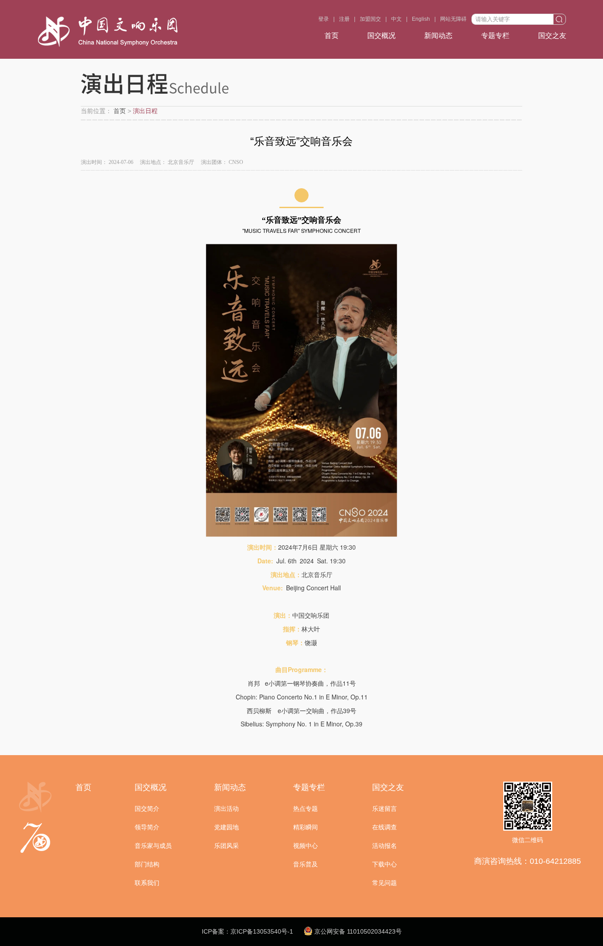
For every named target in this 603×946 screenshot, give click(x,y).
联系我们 (147, 882)
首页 (331, 35)
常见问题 (384, 882)
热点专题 (305, 808)
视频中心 (305, 845)
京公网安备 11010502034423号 (357, 931)
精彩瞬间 (305, 827)
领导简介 (147, 827)
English (421, 19)
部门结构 (147, 864)
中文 (396, 19)
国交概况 (381, 35)
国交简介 (147, 808)
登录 (323, 19)
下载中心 (384, 864)
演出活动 (226, 808)
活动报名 (384, 845)
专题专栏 (495, 35)
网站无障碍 (453, 19)
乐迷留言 (384, 808)
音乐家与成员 (153, 845)
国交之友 (552, 35)
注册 (344, 19)
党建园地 (226, 827)
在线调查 (384, 827)
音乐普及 (305, 864)
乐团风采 (226, 845)
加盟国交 (370, 19)
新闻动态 (438, 35)
